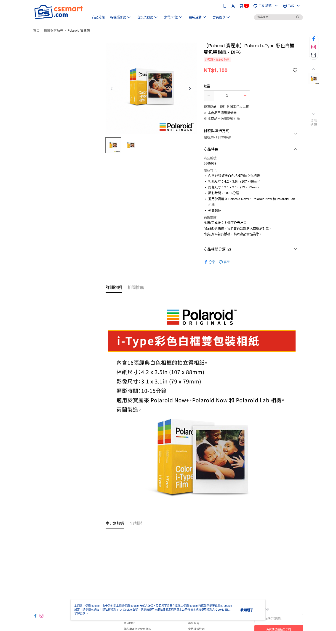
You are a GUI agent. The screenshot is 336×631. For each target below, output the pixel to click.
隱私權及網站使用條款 (137, 629)
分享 (212, 262)
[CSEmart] (58, 12)
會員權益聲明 (196, 629)
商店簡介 (129, 623)
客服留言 (193, 623)
